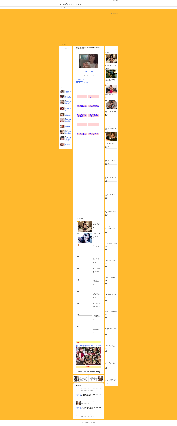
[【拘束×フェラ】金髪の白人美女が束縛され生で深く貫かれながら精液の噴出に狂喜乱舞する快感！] (84, 296)
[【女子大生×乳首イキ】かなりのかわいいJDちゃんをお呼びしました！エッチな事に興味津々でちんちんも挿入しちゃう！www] (112, 220)
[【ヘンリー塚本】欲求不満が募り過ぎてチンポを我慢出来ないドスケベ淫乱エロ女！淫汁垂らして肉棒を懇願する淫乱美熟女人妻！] (111, 74)
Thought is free (92, 423)
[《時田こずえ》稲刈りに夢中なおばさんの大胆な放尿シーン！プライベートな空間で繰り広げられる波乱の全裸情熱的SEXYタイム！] (112, 254)
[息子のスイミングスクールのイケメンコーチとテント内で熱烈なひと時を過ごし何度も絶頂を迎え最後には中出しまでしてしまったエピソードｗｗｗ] (84, 331)
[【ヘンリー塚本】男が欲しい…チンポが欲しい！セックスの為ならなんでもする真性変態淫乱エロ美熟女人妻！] (111, 136)
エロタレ (85, 371)
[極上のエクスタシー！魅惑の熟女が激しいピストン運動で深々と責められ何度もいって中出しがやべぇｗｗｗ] (84, 284)
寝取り (99, 371)
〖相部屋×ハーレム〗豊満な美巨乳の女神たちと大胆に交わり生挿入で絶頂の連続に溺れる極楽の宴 (68, 97)
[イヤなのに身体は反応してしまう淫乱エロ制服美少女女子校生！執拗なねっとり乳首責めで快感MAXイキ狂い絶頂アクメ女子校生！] (84, 319)
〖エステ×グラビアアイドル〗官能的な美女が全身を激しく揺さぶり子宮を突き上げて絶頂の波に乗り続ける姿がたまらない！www (68, 103)
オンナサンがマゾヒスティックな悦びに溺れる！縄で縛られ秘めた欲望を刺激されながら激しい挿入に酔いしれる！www (68, 145)
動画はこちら (88, 71)
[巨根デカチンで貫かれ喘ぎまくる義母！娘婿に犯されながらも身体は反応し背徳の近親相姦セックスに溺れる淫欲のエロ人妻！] (111, 89)
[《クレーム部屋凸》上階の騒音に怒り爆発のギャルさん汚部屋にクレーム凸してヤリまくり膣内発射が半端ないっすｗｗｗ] (84, 308)
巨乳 (99, 372)
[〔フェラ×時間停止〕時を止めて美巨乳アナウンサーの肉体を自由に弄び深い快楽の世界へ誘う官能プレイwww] (112, 237)
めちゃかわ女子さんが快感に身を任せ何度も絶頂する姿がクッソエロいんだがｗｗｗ (68, 92)
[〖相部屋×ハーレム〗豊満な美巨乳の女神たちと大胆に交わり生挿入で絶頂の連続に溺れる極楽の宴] (112, 203)
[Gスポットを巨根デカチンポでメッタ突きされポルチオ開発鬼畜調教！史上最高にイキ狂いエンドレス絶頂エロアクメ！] (84, 273)
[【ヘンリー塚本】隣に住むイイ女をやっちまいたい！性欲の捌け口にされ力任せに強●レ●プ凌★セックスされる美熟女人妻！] (112, 339)
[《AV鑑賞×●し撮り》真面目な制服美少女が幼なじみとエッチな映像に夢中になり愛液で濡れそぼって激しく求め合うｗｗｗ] (112, 288)
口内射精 (91, 371)
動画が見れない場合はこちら (82, 82)
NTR (81, 371)
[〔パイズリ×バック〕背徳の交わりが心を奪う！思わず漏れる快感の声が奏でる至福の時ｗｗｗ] (84, 238)
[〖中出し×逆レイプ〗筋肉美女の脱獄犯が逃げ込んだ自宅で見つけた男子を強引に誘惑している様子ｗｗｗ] (112, 305)
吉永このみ (93, 371)
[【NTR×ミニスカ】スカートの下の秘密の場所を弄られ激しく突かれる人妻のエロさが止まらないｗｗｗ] (112, 373)
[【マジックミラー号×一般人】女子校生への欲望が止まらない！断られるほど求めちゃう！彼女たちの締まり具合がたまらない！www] (84, 250)
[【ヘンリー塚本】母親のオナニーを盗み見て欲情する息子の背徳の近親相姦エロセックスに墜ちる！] (112, 152)
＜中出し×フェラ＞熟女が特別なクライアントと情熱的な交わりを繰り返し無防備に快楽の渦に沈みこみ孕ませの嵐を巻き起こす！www (68, 121)
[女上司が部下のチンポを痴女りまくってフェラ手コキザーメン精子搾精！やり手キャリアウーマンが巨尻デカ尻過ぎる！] (84, 261)
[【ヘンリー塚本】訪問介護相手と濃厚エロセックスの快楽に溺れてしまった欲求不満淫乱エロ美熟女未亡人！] (112, 356)
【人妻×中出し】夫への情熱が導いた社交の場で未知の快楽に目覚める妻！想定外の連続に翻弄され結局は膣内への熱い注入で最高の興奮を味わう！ (68, 139)
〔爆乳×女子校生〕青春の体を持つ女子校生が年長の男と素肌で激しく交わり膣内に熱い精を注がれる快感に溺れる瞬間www (68, 132)
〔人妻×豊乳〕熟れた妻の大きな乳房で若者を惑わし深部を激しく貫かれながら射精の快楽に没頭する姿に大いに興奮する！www (68, 109)
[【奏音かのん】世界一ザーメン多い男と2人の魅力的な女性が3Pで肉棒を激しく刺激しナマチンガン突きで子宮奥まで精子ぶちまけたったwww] (112, 120)
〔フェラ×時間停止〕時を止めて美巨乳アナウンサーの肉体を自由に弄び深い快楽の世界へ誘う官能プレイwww (68, 115)
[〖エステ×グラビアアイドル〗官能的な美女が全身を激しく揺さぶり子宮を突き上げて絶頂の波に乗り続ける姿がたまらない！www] (112, 186)
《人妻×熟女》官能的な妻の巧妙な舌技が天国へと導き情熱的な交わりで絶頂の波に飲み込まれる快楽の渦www (68, 127)
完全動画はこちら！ (88, 366)
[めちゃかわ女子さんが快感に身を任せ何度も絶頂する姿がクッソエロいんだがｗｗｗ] (111, 104)
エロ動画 (79, 371)
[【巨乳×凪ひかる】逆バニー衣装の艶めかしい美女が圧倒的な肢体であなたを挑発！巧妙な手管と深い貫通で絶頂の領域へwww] (84, 226)
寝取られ (97, 371)
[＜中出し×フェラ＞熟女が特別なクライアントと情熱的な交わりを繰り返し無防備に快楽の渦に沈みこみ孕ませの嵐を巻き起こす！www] (112, 271)
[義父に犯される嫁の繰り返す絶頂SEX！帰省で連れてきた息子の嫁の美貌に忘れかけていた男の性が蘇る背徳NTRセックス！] (112, 322)
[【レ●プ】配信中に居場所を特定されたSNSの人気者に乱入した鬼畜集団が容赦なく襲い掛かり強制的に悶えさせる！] (112, 169)
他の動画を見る (79, 81)
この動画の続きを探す (80, 79)
